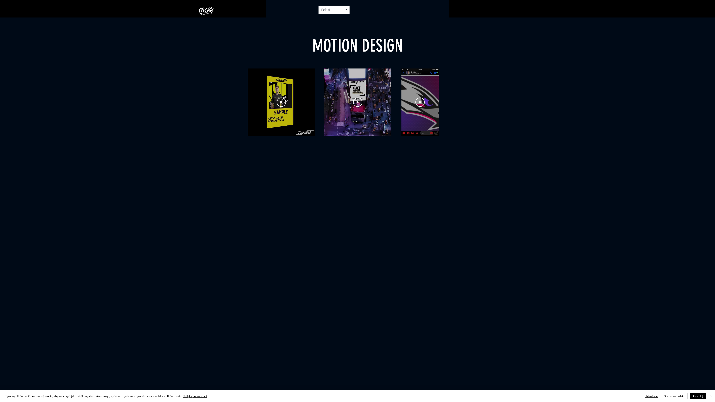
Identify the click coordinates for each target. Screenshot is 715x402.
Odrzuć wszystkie (674, 396)
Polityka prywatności (195, 396)
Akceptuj (698, 396)
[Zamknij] (710, 396)
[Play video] (281, 102)
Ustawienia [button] (651, 396)
